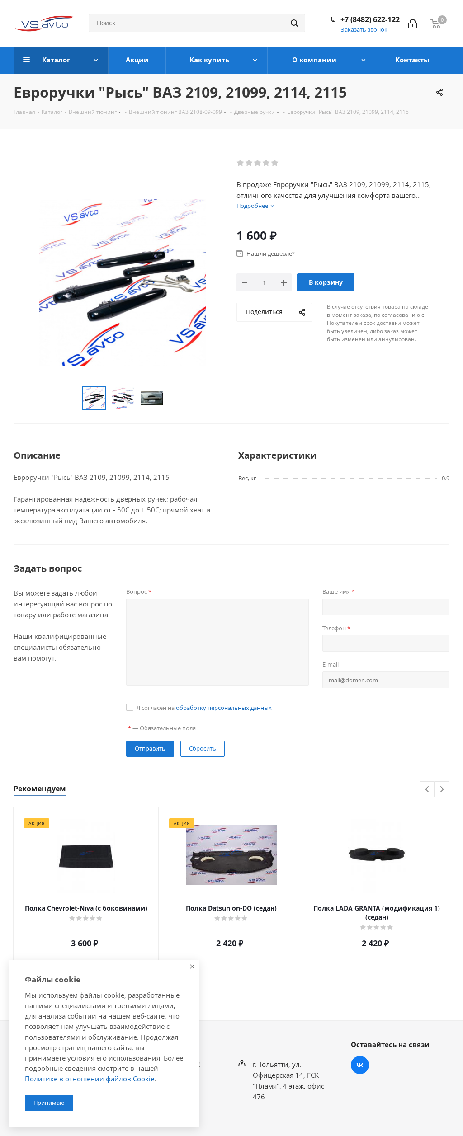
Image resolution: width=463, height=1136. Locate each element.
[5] (275, 163)
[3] (258, 163)
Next (442, 790)
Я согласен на (204, 708)
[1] (240, 163)
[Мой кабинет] (412, 23)
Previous (427, 790)
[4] (266, 163)
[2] (249, 163)
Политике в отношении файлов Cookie (89, 1078)
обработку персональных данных (224, 708)
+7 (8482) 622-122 (370, 19)
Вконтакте (360, 1065)
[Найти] (294, 23)
